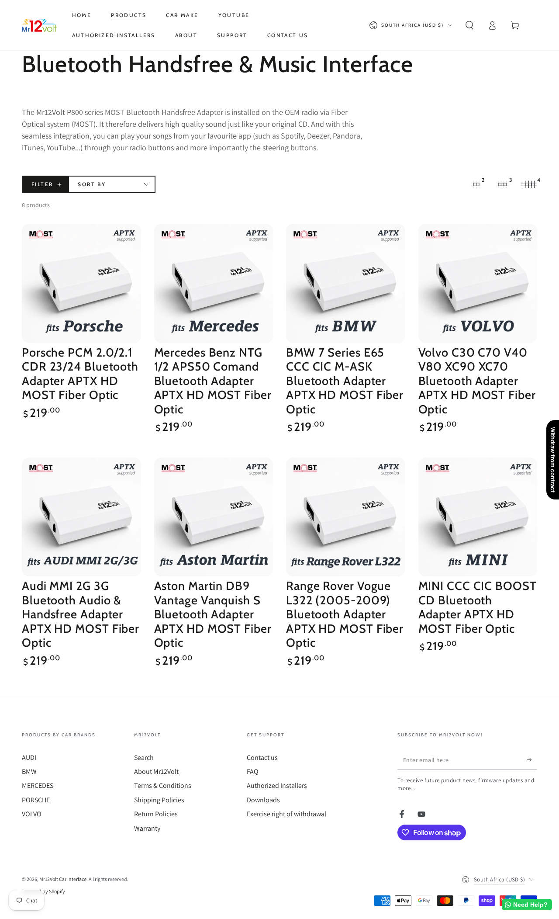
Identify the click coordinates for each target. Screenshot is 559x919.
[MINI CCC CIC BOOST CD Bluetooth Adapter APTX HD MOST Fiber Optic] (478, 517)
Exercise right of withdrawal (286, 813)
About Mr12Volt (156, 771)
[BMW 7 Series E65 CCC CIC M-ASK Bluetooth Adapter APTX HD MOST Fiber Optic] (345, 283)
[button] (469, 25)
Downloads (263, 800)
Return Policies (156, 813)
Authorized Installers (277, 785)
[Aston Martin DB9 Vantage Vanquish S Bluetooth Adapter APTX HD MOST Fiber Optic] (213, 517)
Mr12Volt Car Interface (62, 879)
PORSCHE (36, 800)
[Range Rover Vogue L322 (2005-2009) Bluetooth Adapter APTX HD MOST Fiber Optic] (345, 517)
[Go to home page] (39, 25)
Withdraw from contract (552, 459)
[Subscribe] (532, 760)
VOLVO (31, 813)
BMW (29, 771)
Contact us (262, 757)
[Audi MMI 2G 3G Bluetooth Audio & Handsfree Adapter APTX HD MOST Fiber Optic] (81, 517)
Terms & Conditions (162, 785)
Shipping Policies (159, 800)
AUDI (29, 757)
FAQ (253, 771)
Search (144, 757)
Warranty (147, 828)
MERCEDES (37, 785)
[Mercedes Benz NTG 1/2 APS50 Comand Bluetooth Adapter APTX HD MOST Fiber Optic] (213, 283)
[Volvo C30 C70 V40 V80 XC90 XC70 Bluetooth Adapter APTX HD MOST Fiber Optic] (478, 283)
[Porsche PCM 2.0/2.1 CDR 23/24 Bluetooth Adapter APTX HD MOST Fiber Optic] (81, 283)
